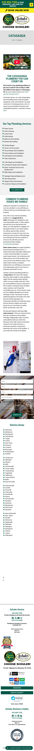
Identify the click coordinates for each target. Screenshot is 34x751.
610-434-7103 (9, 2)
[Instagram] (21, 618)
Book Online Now (18, 10)
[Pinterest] (18, 716)
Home (13, 40)
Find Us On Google (17, 620)
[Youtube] (18, 618)
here (4, 110)
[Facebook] (13, 618)
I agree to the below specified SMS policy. (15, 402)
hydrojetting (9, 244)
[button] (17, 577)
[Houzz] (21, 716)
